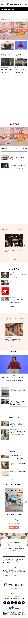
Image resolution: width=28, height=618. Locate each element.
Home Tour (14, 124)
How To (14, 451)
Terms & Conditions (17, 572)
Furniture (12, 272)
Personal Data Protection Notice (11, 574)
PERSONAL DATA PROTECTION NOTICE (14, 598)
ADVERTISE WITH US (14, 590)
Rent (11, 387)
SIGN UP (13, 567)
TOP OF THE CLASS (14, 318)
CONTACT (14, 593)
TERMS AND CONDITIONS (14, 596)
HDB (11, 163)
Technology (13, 297)
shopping (14, 268)
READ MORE (13, 75)
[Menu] (2, 4)
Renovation (4, 67)
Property (17, 51)
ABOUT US (14, 588)
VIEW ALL (13, 174)
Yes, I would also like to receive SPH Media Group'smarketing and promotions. (13, 561)
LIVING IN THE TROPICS (14, 229)
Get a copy (14, 528)
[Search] (26, 4)
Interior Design (5, 51)
